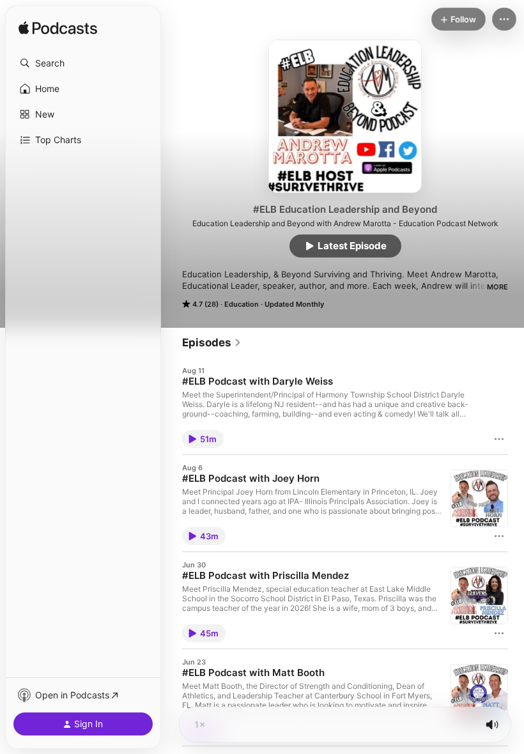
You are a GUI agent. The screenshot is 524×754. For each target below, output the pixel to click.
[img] (58, 28)
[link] (212, 342)
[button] (83, 63)
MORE (497, 286)
